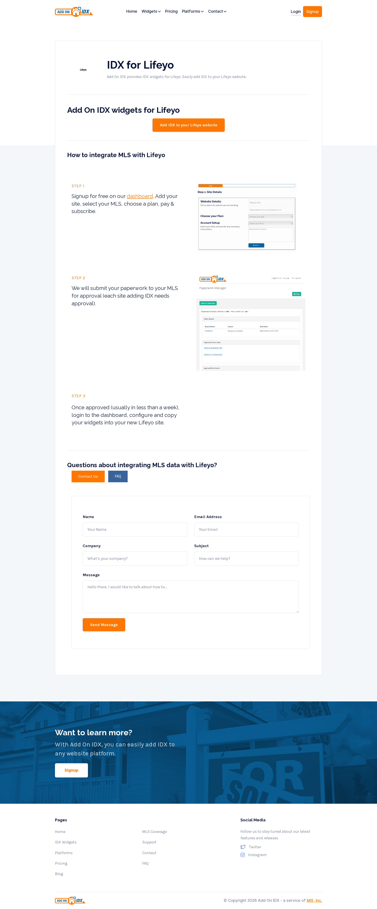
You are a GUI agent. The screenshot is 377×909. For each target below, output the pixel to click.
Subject (201, 546)
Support (149, 842)
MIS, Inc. (314, 900)
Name (88, 517)
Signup (312, 11)
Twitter (255, 847)
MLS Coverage (154, 831)
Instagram (257, 855)
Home (60, 831)
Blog (59, 873)
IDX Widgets (66, 842)
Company (92, 546)
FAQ (145, 863)
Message (91, 575)
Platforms (64, 852)
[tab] (88, 476)
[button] (151, 11)
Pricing (61, 863)
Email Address (208, 517)
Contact (149, 852)
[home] (75, 13)
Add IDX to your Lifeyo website (188, 125)
